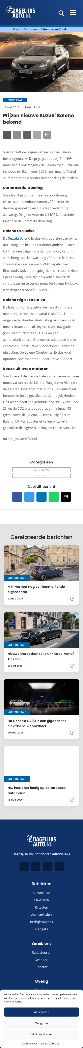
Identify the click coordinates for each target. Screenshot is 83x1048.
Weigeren (41, 1023)
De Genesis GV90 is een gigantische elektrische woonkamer (37, 723)
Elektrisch (41, 900)
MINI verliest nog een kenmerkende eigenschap (36, 589)
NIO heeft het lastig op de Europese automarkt (37, 790)
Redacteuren (41, 952)
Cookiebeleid (29, 1043)
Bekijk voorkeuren (41, 1034)
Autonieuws (30, 29)
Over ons (41, 960)
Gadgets (41, 929)
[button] (61, 13)
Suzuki (13, 238)
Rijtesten (41, 907)
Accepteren (41, 1012)
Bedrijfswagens (41, 922)
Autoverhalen (41, 914)
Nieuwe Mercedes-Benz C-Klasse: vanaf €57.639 (41, 656)
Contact (42, 967)
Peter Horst (32, 107)
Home (16, 29)
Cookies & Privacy (49, 1043)
